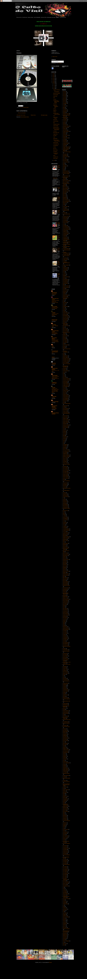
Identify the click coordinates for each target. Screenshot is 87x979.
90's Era (64, 100)
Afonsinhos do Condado (65, 118)
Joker (64, 479)
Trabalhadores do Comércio (66, 897)
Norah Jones (65, 612)
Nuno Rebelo (65, 617)
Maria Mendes (65, 555)
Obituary (64, 620)
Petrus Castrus (65, 673)
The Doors (65, 853)
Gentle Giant (65, 394)
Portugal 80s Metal (55, 330)
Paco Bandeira (65, 643)
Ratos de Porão (65, 713)
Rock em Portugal (55, 401)
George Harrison (66, 395)
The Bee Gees (65, 850)
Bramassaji (65, 198)
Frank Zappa (65, 382)
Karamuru (64, 500)
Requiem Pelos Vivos (66, 719)
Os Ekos (64, 634)
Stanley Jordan (65, 806)
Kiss (63, 511)
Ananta (64, 139)
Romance (64, 732)
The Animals (65, 845)
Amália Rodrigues (66, 131)
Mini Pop (64, 580)
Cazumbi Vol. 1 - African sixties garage (56, 101)
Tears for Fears (65, 829)
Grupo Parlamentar (66, 413)
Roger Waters (65, 731)
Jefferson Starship (66, 456)
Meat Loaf (64, 566)
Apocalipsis (65, 154)
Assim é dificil (55, 125)
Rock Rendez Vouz (66, 726)
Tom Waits (65, 892)
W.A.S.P (64, 926)
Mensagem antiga (44, 115)
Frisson (64, 387)
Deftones (64, 292)
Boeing (64, 193)
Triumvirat (64, 901)
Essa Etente (65, 342)
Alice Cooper (65, 127)
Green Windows (66, 408)
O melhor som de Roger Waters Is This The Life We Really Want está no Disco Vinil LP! (55, 390)
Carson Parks (65, 217)
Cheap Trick (65, 222)
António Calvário (66, 148)
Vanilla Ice (65, 915)
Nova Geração (65, 613)
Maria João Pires (66, 554)
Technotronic (65, 832)
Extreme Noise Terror (66, 348)
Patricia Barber (65, 649)
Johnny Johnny (65, 478)
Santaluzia (65, 756)
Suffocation (65, 818)
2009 (54, 81)
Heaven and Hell (66, 419)
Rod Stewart (65, 730)
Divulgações (65, 306)
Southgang (65, 800)
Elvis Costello (65, 329)
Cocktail (64, 235)
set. (54, 88)
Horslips (64, 431)
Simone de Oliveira (66, 781)
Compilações (65, 238)
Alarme (64, 123)
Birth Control (65, 186)
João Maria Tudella (66, 464)
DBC (64, 284)
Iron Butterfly (65, 444)
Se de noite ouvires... (59, 212)
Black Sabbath (65, 188)
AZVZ (64, 167)
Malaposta (65, 539)
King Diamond (65, 507)
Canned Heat (65, 209)
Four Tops (64, 377)
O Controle (65, 618)
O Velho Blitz (54, 396)
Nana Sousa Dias (66, 599)
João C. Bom (65, 462)
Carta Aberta (59, 223)
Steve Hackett (65, 808)
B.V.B (64, 168)
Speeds (64, 801)
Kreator (64, 514)
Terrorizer (55, 131)
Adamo (64, 112)
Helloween (65, 423)
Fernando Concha (66, 358)
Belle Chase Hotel (66, 180)
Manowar (64, 545)
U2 (63, 905)
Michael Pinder (65, 575)
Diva (64, 305)
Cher (64, 224)
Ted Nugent (65, 833)
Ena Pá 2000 (65, 335)
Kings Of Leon (65, 510)
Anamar (64, 136)
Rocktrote (64, 728)
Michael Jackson (66, 573)
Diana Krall (65, 296)
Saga (64, 745)
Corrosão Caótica (66, 254)
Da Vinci (64, 274)
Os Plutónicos (65, 638)
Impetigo (64, 438)
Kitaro (64, 513)
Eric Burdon (65, 339)
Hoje (64, 428)
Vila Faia (64, 922)
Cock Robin (65, 234)
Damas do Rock (66, 276)
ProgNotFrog (54, 382)
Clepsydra (65, 230)
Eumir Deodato (65, 344)
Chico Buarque (65, 226)
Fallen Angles (65, 357)
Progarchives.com (55, 298)
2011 (54, 78)
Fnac (64, 374)
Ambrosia (64, 132)
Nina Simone (65, 609)
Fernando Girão (65, 361)
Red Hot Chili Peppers (65, 718)
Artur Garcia (65, 160)
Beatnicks (64, 179)
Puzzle (64, 693)
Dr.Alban (64, 311)
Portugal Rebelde (55, 351)
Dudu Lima (65, 314)
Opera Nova (65, 626)
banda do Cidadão (66, 173)
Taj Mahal (64, 824)
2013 (54, 75)
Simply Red (65, 787)
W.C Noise (65, 927)
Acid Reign (65, 109)
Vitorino (64, 924)
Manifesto (64, 544)
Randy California (66, 710)
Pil (63, 675)
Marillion (64, 556)
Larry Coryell (65, 517)
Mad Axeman (65, 534)
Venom (64, 918)
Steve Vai (64, 810)
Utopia (64, 910)
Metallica (64, 572)
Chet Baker (65, 225)
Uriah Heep (65, 909)
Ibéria (64, 435)
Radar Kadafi (65, 703)
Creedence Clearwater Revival (66, 262)
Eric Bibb (64, 338)
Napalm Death (65, 601)
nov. (54, 85)
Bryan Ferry (65, 202)
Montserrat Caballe (66, 585)
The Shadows (65, 870)
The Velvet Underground (65, 879)
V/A (63, 911)
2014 (54, 73)
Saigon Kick (55, 134)
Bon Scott (64, 196)
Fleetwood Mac (65, 370)
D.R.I (64, 271)
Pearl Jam (64, 657)
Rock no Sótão (54, 306)
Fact (63, 353)
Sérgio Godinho (65, 769)
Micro (54, 155)
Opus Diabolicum (66, 629)
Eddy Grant (65, 320)
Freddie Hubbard (66, 383)
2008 (54, 82)
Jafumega (64, 447)
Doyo (64, 310)
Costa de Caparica (66, 255)
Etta (63, 343)
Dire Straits (65, 302)
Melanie (64, 568)
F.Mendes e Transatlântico (65, 351)
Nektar (64, 605)
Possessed (65, 688)
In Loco (64, 439)
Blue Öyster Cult (56, 132)
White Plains (65, 934)
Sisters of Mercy (65, 789)
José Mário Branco (66, 490)
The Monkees (55, 145)
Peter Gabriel (65, 671)
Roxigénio (65, 735)
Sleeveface (54, 363)
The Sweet (65, 874)
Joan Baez (65, 461)
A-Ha (64, 104)
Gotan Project (65, 405)
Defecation (65, 291)
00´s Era (64, 92)
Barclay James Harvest (65, 178)
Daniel (64, 278)
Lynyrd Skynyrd (65, 532)
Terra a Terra (65, 837)
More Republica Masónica (66, 593)
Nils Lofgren (65, 608)
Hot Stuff (54, 135)
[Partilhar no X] (21, 106)
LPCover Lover (54, 319)
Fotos (64, 376)
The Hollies (65, 859)
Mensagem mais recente (21, 115)
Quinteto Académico (66, 698)
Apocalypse (65, 155)
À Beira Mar (55, 178)
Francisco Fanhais (66, 378)
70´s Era (64, 96)
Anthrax (54, 108)
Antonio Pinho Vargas (67, 151)
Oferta (64, 622)
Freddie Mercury (66, 385)
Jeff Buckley (65, 453)
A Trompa (53, 312)
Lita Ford (64, 523)
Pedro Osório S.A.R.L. (67, 664)
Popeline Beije (65, 683)
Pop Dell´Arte (65, 679)
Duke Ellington (65, 315)
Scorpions (64, 761)
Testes (64, 839)
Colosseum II (65, 237)
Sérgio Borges (65, 768)
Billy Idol (64, 185)
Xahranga (64, 938)
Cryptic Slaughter (66, 265)
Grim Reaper (65, 409)
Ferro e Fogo (65, 362)
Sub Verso (65, 816)
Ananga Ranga (65, 137)
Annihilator (65, 144)
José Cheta (65, 485)
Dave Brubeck (65, 280)
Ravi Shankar (65, 716)
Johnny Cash (65, 474)
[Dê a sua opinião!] (20, 106)
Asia (64, 163)
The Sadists (65, 866)
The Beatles (65, 849)
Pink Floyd (65, 678)
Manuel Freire (65, 547)
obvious (53, 357)
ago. (54, 160)
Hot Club (64, 432)
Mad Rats (64, 535)
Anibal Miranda (65, 143)
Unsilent (64, 907)
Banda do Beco (56, 127)
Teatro (64, 830)
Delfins (64, 293)
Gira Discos (65, 400)
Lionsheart (65, 522)
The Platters (65, 861)
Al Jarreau (65, 120)
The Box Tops (65, 852)
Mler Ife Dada (65, 583)
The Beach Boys (66, 848)
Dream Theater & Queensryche (56, 129)
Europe (64, 346)
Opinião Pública (66, 628)
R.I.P (54, 115)
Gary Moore (65, 391)
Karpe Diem (65, 501)
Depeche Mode (65, 295)
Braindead (65, 197)
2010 (54, 79)
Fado (64, 354)
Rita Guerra (65, 725)
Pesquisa (64, 667)
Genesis (64, 393)
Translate (60, 63)
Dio (63, 301)
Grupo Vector (65, 415)
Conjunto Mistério (66, 248)
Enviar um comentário (22, 112)
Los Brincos (65, 526)
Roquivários (65, 734)
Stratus (64, 814)
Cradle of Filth (65, 259)
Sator (64, 760)
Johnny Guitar (65, 475)
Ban (54, 122)
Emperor (64, 334)
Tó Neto (64, 889)
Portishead (65, 684)
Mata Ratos (55, 138)
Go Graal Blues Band (66, 403)
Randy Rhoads (65, 712)
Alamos (64, 122)
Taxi (63, 828)
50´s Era (64, 94)
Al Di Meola (65, 119)
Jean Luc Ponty (65, 449)
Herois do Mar (55, 121)
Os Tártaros (65, 639)
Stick (64, 812)
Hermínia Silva (65, 426)
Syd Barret (65, 822)
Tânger (64, 825)
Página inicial (33, 115)
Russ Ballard (65, 743)
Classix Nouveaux (66, 229)
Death (64, 288)
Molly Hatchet (65, 584)
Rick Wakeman (65, 721)
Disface (64, 303)
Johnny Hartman (66, 476)
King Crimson (65, 505)
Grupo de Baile (65, 412)
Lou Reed (64, 527)
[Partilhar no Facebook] (22, 106)
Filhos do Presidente (66, 363)
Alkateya (64, 128)
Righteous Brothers (66, 723)
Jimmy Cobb (65, 460)
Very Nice (64, 919)
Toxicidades (54, 324)
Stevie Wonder (65, 811)
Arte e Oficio (55, 158)
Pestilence (65, 670)
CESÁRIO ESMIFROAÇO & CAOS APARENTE (55, 332)
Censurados (65, 218)
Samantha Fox (65, 752)
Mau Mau (64, 563)
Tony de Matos (65, 893)
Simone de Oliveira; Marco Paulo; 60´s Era (66, 784)
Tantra (64, 826)
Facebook (53, 397)
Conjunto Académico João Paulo (66, 242)
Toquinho (64, 895)
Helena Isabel (65, 421)
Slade (64, 793)
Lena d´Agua (65, 519)
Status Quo (65, 807)
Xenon (64, 939)
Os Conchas (65, 633)
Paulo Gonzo (65, 653)
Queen (64, 696)
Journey (54, 99)
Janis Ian (64, 448)
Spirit (64, 802)
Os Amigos (55, 151)
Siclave (64, 776)
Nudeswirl (64, 616)
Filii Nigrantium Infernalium (65, 366)
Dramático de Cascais (55, 153)
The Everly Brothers (66, 854)
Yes (63, 942)
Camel (64, 207)
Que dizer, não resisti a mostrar (56, 114)
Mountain (64, 595)
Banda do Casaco (66, 172)
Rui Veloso (65, 739)
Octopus (64, 621)
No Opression (65, 611)
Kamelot (64, 499)
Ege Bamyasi (54, 364)
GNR (64, 402)
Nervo (64, 607)
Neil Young (65, 604)
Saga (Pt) (64, 747)
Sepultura (64, 766)
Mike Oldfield (65, 577)
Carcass (64, 212)
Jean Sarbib (65, 452)
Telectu (64, 834)
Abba (64, 107)
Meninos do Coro (66, 571)
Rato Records (54, 292)
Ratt (63, 714)
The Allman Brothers (66, 843)
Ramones (64, 708)
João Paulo (65, 466)
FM (63, 373)
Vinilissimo (65, 923)
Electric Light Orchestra (65, 324)
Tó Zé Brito (65, 891)
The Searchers (65, 869)
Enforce (64, 337)
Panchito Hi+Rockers (66, 646)
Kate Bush (65, 503)
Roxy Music (65, 736)
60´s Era (64, 95)
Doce (64, 307)
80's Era (64, 98)
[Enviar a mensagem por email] (19, 106)
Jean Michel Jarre (66, 451)
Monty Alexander (66, 587)
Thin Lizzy (64, 884)
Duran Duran (65, 318)
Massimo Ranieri (66, 559)
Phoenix (64, 674)
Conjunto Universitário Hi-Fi (66, 253)
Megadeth (64, 567)
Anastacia (64, 141)
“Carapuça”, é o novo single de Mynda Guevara (55, 314)
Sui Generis (65, 819)
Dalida (64, 275)
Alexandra (65, 124)
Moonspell (55, 119)
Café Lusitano (65, 206)
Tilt (63, 887)
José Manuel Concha (66, 488)
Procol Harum (65, 691)
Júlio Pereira (65, 495)
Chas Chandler (65, 221)
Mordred (64, 591)
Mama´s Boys (65, 540)
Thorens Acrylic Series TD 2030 (56, 140)
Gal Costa (64, 389)
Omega (64, 625)
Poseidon (64, 687)
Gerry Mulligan (65, 398)
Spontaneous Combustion (65, 804)
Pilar (64, 677)
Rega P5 (54, 110)
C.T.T (64, 205)
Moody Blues (65, 589)
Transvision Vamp (66, 898)
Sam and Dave (65, 751)
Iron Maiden (65, 445)
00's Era (64, 91)
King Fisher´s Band (66, 508)
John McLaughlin (66, 472)
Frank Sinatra (65, 381)
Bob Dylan (65, 192)
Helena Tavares (65, 422)
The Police (65, 863)
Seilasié (64, 764)
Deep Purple (65, 289)
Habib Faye (65, 418)
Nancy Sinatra (65, 600)
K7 (63, 497)
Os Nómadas (65, 637)
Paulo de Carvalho (59, 237)
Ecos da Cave (65, 319)
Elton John (65, 328)
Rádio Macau (65, 704)
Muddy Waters (65, 596)
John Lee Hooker (66, 470)
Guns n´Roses (65, 417)
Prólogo (64, 692)
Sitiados (27, 107)
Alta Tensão (65, 130)
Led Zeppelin (65, 518)
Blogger (50, 962)
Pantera (64, 648)
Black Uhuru (65, 189)
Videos (64, 920)
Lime (64, 521)
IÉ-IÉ (52, 345)
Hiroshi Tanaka (54, 383)
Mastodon (64, 560)
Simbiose (64, 780)
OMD (64, 624)
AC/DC (64, 108)
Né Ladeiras (65, 603)
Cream (64, 260)
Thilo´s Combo (65, 883)
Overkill (64, 641)
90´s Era (21, 107)
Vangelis (64, 914)
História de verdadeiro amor (55, 106)
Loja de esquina (54, 375)
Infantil (64, 440)
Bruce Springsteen (66, 201)
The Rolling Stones (66, 864)
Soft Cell (64, 797)
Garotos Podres (65, 390)
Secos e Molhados (66, 762)
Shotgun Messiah (66, 775)
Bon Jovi (54, 148)
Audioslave (65, 165)
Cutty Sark (65, 270)
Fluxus (64, 372)
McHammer (65, 564)
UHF (64, 906)
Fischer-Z (64, 369)
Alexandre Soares (66, 126)
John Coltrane (65, 467)
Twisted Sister (65, 903)
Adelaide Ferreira (56, 124)
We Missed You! (54, 320)
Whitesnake (65, 935)
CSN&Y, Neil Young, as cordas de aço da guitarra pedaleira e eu (55, 377)
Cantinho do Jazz (66, 210)
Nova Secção (55, 94)
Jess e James (65, 457)
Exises (64, 347)
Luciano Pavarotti (66, 530)
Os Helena (65, 635)
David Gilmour (65, 283)
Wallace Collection (66, 928)
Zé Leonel (64, 943)
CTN (54, 137)
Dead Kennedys (66, 287)
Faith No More (65, 355)
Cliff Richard (65, 231)
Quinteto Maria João (66, 701)
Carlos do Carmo (66, 216)
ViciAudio (53, 387)
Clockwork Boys (66, 233)
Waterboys (65, 933)
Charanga (64, 220)
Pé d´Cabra (65, 654)
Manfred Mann (65, 543)
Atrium (64, 164)
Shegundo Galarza (66, 773)
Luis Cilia (64, 531)
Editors (64, 322)
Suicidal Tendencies (66, 820)
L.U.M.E (64, 515)
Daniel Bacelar (65, 279)
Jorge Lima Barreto (66, 480)
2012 (54, 76)
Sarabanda (65, 758)
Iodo (54, 97)
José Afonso (65, 484)
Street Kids (55, 96)
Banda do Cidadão (56, 93)
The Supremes (65, 873)
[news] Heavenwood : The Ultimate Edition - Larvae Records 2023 (55, 340)
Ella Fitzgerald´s (66, 325)
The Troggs (65, 875)
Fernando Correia (66, 359)
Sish (64, 788)
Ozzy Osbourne (65, 642)
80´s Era (64, 99)
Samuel (64, 753)
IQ (63, 443)
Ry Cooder (65, 744)
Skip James (65, 792)
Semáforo (64, 765)
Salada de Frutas (66, 749)
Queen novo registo (55, 118)
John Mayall (65, 471)
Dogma (64, 309)
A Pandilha (65, 103)
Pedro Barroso (65, 658)
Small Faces (65, 796)
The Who (64, 880)
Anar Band (65, 140)
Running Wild (65, 740)
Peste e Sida (65, 669)
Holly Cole (65, 430)
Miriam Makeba (65, 581)
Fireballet (64, 368)
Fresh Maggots (65, 386)
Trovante (64, 902)
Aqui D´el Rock (65, 156)
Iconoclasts (65, 436)
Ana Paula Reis (65, 135)
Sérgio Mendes (65, 770)
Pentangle (65, 666)
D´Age (64, 272)
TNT (63, 888)
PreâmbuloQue (65, 689)
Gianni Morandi (65, 399)
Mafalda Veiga (65, 538)
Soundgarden (65, 798)
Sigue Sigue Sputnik (66, 778)
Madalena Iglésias (66, 536)
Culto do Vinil (65, 267)
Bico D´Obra (55, 150)
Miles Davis (65, 579)
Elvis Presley (65, 330)
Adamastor (65, 111)
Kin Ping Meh (65, 504)
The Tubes (65, 877)
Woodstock (65, 937)
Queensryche (65, 697)
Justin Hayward (65, 496)
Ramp (64, 709)
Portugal (24, 107)
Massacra (64, 558)
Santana (64, 757)
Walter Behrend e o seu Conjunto (66, 931)
